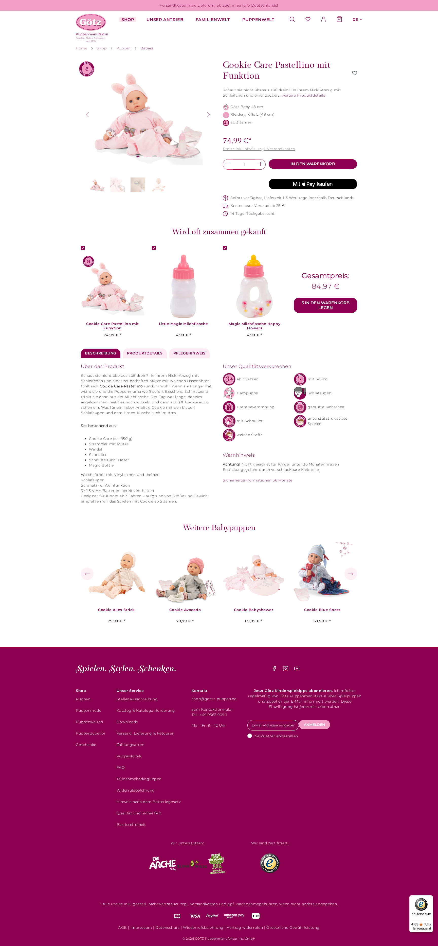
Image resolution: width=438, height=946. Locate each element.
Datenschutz (167, 927)
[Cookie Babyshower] (253, 572)
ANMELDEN (314, 724)
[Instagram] (286, 670)
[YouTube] (296, 670)
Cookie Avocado (185, 610)
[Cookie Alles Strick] (116, 572)
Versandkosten (204, 904)
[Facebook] (275, 670)
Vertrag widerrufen (245, 927)
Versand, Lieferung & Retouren (145, 733)
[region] (148, 127)
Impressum (141, 927)
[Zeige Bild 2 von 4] (144, 156)
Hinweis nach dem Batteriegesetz (149, 801)
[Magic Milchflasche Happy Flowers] (254, 286)
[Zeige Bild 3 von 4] (151, 156)
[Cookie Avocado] (185, 572)
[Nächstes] (208, 114)
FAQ (121, 767)
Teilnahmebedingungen (139, 779)
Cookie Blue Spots (322, 610)
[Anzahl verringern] (228, 164)
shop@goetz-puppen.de (214, 699)
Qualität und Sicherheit (139, 813)
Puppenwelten (89, 722)
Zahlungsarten (130, 744)
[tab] (100, 353)
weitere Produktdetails (303, 95)
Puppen (83, 699)
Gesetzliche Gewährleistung (293, 927)
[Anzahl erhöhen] (260, 164)
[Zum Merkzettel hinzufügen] (354, 73)
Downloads (127, 722)
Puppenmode (88, 710)
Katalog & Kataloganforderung (146, 710)
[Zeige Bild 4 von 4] (158, 156)
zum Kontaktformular (212, 709)
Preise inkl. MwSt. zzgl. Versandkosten (259, 149)
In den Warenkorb (312, 164)
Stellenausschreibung (137, 699)
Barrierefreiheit (131, 824)
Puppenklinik (129, 756)
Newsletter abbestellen (276, 736)
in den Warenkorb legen (326, 305)
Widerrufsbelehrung (136, 790)
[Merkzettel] (308, 19)
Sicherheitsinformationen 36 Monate (258, 480)
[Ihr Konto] (324, 19)
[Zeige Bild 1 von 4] (138, 156)
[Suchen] (294, 19)
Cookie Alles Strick (116, 610)
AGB (122, 927)
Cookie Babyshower (253, 610)
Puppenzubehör (91, 733)
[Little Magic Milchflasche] (183, 286)
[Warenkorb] (339, 20)
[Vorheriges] (87, 114)
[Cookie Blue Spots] (322, 572)
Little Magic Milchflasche (183, 324)
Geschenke (86, 744)
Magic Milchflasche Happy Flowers (254, 326)
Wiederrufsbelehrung (203, 927)
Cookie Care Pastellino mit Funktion (112, 326)
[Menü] (430, 898)
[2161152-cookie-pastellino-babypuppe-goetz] (148, 114)
